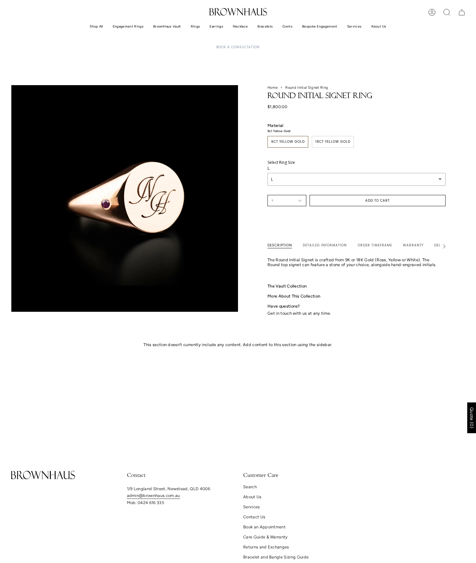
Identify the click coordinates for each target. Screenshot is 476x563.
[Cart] (461, 12)
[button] (96, 27)
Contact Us (254, 516)
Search (250, 486)
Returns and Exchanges (266, 547)
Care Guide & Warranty (265, 537)
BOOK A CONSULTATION (238, 47)
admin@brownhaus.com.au (153, 495)
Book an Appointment (264, 526)
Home (272, 87)
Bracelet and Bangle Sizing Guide (276, 557)
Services (251, 506)
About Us (252, 496)
